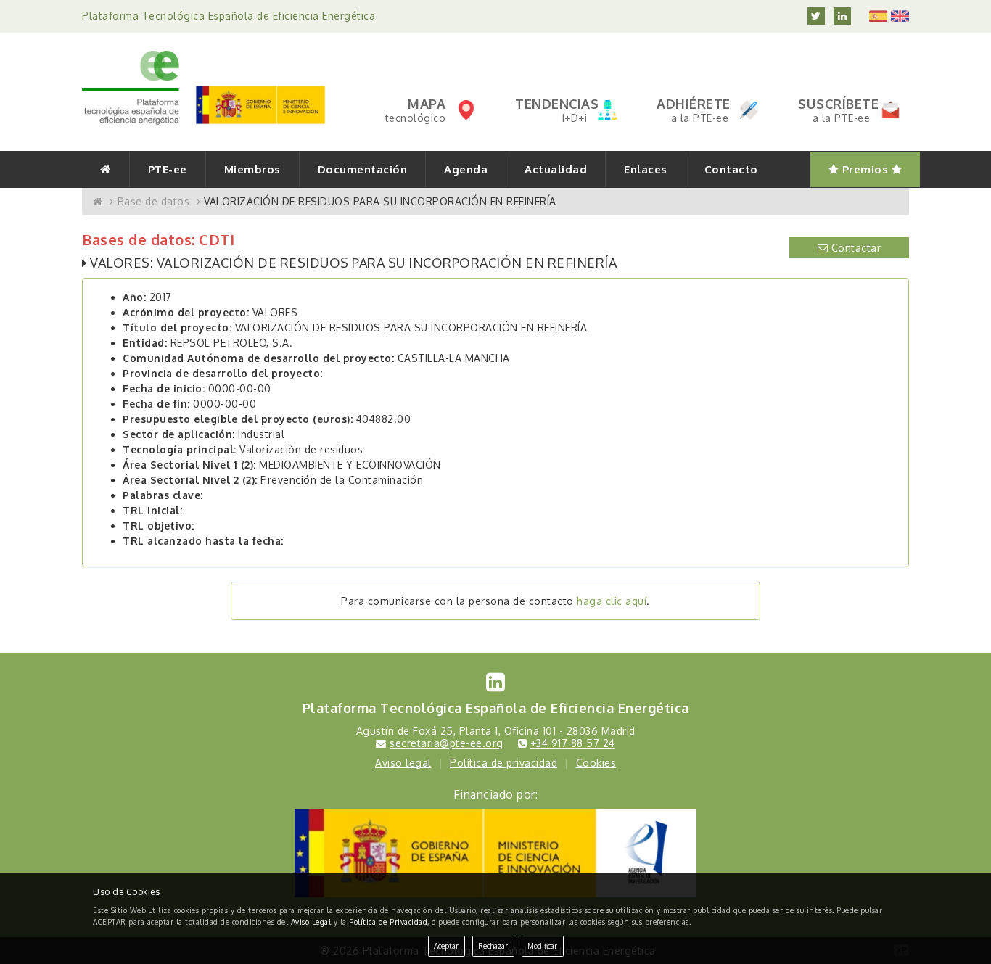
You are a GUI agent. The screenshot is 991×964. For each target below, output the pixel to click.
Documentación (363, 169)
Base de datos (154, 201)
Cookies (596, 763)
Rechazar (493, 946)
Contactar (854, 248)
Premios (865, 169)
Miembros (252, 169)
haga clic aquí (611, 601)
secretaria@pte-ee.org (446, 743)
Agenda (466, 169)
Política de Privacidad (388, 922)
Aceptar (446, 946)
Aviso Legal (311, 922)
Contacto (731, 169)
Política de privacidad (503, 763)
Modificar (542, 946)
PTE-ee (167, 169)
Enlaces (645, 169)
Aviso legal (403, 763)
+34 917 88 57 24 (572, 743)
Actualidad (556, 169)
